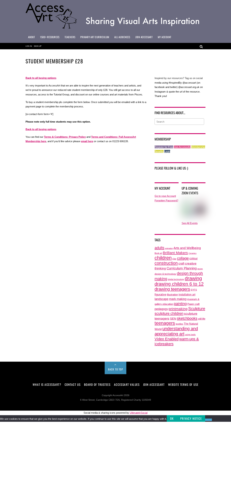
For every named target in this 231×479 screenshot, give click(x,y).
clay (174, 259)
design (200, 269)
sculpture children (169, 313)
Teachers (70, 37)
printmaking (178, 309)
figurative (160, 294)
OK (172, 418)
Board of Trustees (97, 384)
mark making (178, 299)
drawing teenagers (172, 289)
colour (193, 258)
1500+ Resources (50, 37)
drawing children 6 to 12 (179, 284)
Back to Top (115, 369)
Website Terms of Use (183, 384)
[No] (208, 420)
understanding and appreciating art (176, 331)
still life (201, 318)
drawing (193, 278)
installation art (187, 294)
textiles (179, 324)
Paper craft (193, 304)
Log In (29, 46)
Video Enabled (167, 339)
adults (159, 248)
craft (181, 263)
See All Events (190, 223)
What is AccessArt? (47, 384)
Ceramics (193, 253)
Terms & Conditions (55, 136)
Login (167, 151)
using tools (190, 334)
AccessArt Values (127, 384)
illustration (172, 294)
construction (166, 263)
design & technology (165, 274)
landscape (161, 299)
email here (87, 141)
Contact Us (72, 384)
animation (169, 248)
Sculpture (196, 308)
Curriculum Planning (182, 268)
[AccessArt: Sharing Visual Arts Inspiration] (115, 28)
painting (180, 304)
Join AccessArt (144, 37)
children (163, 258)
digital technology (176, 279)
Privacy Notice (191, 418)
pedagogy (161, 309)
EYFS (194, 290)
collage (183, 258)
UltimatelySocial (138, 412)
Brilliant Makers (175, 253)
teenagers (165, 323)
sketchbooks (187, 318)
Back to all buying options (41, 129)
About (31, 37)
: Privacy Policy (76, 136)
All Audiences (122, 37)
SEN (173, 318)
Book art (158, 253)
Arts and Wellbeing (187, 248)
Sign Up (37, 46)
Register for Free (164, 147)
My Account (164, 37)
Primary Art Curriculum (94, 37)
